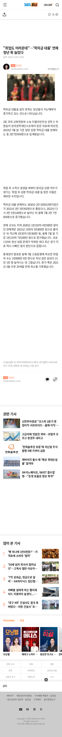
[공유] (4, 14)
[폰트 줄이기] (49, 14)
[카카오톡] (47, 379)
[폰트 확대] (56, 14)
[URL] (55, 379)
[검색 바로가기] (57, 5)
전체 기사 (10, 664)
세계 (10, 670)
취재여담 (31, 670)
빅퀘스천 (31, 676)
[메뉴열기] (5, 5)
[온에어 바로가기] (48, 5)
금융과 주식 (10, 676)
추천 (22, 620)
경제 (31, 664)
